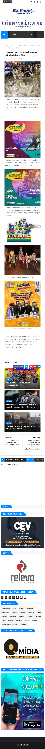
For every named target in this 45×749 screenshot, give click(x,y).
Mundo (39, 612)
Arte (14, 608)
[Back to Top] (27, 745)
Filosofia (31, 612)
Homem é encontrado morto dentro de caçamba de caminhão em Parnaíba (21, 406)
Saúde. (34, 620)
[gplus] (40, 2)
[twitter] (31, 2)
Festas (8, 379)
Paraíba (29, 616)
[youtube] (34, 2)
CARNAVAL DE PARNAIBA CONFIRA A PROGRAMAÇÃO (19, 384)
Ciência (21, 608)
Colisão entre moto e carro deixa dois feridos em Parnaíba (20, 427)
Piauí (3, 620)
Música (4, 616)
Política (11, 620)
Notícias (13, 616)
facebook (39, 460)
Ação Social (6, 608)
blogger (30, 460)
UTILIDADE (23, 624)
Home (6, 45)
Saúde (27, 620)
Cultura (12, 45)
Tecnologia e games (9, 624)
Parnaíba (18, 45)
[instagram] (37, 2)
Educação (5, 612)
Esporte (14, 612)
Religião (19, 620)
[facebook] (28, 2)
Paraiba (21, 616)
